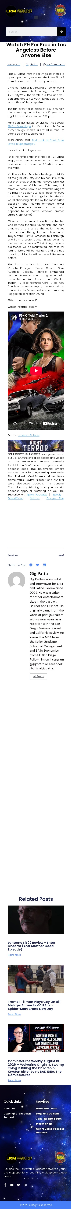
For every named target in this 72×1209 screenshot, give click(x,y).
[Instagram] (25, 1185)
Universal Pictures (28, 435)
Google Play (55, 498)
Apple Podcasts (37, 494)
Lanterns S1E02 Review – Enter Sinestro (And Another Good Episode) (31, 946)
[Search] (61, 31)
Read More (14, 955)
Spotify (57, 494)
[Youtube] (11, 1185)
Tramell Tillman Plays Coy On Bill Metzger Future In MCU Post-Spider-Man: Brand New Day (34, 1005)
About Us (9, 1108)
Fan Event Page (19, 126)
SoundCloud (15, 498)
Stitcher (34, 498)
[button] (36, 17)
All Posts (38, 676)
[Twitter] (18, 1185)
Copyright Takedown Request (17, 1115)
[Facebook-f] (5, 1185)
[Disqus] (36, 753)
